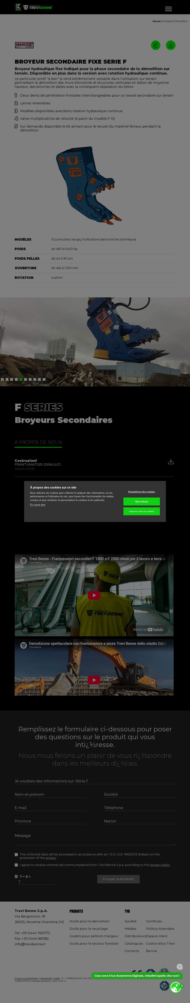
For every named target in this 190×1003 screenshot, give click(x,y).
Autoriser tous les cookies (141, 511)
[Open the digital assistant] (176, 987)
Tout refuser (141, 501)
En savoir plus (37, 504)
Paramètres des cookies (141, 491)
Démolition (181, 21)
